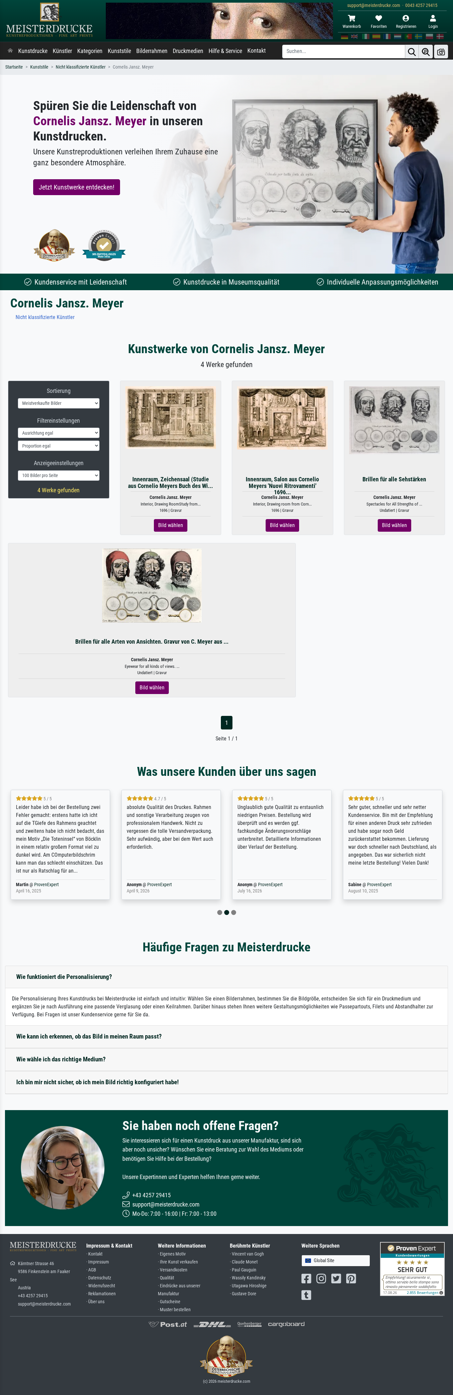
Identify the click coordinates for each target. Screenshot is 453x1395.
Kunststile (119, 51)
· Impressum (97, 1262)
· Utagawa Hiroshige (248, 1286)
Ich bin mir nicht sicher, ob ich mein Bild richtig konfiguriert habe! (97, 1082)
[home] (10, 51)
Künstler (62, 51)
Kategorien (89, 51)
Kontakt (256, 50)
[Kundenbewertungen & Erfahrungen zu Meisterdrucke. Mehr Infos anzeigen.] (412, 1268)
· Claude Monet (244, 1262)
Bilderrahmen (151, 51)
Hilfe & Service (225, 51)
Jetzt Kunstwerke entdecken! (76, 187)
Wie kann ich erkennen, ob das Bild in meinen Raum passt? (89, 1036)
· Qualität (166, 1278)
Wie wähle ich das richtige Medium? (61, 1059)
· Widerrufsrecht (100, 1286)
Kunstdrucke (32, 51)
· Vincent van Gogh (247, 1254)
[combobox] (336, 1260)
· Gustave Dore (243, 1294)
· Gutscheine (169, 1302)
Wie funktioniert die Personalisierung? (64, 977)
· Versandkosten (172, 1270)
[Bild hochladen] (441, 51)
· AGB (91, 1270)
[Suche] (412, 51)
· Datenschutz (98, 1278)
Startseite (14, 67)
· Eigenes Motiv (172, 1254)
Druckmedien (188, 51)
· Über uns (95, 1302)
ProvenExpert (46, 884)
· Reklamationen (101, 1294)
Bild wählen (170, 525)
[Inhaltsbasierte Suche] (426, 51)
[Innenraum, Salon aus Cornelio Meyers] (282, 417)
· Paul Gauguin (243, 1270)
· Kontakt (94, 1254)
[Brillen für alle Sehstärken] (394, 420)
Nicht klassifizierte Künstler (80, 67)
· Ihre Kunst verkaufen (178, 1262)
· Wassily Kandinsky (248, 1278)
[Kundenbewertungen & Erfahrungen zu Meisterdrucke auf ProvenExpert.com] (104, 245)
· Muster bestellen (174, 1310)
